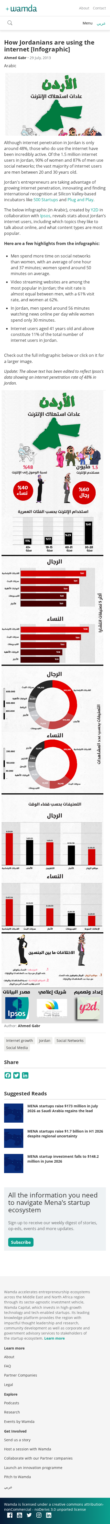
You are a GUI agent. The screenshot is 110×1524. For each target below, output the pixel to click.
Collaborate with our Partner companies (38, 1458)
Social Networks (70, 1040)
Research (12, 1412)
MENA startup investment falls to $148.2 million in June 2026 (63, 1159)
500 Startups (46, 199)
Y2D (94, 210)
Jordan (44, 1040)
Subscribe (21, 1242)
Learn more (54, 1338)
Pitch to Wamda (17, 1476)
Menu (88, 23)
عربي (101, 23)
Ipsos (45, 216)
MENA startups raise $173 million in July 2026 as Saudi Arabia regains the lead (62, 1108)
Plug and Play (80, 199)
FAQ (7, 1366)
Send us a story (17, 1439)
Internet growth (19, 1040)
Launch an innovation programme (33, 1467)
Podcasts (11, 1402)
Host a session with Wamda (27, 1449)
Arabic (10, 66)
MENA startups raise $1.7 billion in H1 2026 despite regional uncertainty (65, 1134)
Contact (99, 8)
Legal (8, 1384)
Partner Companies (20, 1375)
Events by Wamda (19, 1421)
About (84, 8)
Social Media (17, 1047)
